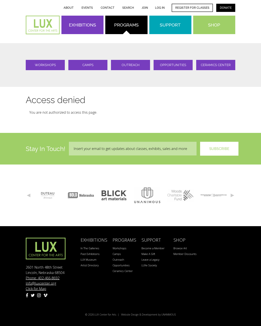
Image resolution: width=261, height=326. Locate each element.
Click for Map (36, 288)
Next (232, 195)
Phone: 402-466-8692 (42, 278)
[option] (47, 195)
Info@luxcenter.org (41, 283)
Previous (28, 195)
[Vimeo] (45, 295)
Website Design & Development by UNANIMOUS (148, 314)
